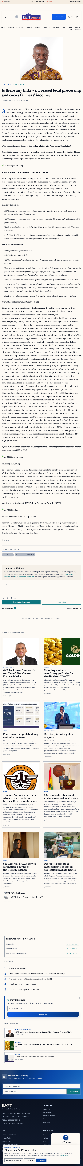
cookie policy (64, 1155)
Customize (29, 1160)
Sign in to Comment (21, 602)
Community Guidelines (10, 1144)
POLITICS (56, 28)
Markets (45, 1138)
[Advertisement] (42, 917)
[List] (15, 598)
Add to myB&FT (20, 85)
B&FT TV (71, 28)
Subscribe (58, 17)
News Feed (46, 1135)
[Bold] (3, 598)
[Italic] (7, 598)
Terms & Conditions (9, 1135)
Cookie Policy (6, 1141)
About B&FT (47, 1109)
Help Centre (47, 1112)
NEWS (3, 28)
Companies (6, 85)
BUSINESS (11, 28)
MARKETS (29, 28)
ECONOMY (20, 28)
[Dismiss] (79, 998)
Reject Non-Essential (13, 1160)
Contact (46, 1119)
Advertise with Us (49, 1116)
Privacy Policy (6, 1138)
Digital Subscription (50, 1144)
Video (45, 1141)
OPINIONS (47, 28)
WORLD (64, 28)
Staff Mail (46, 1122)
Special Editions (78, 28)
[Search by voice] (16, 16)
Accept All (41, 1160)
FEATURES (38, 28)
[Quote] (11, 598)
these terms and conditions (24, 577)
